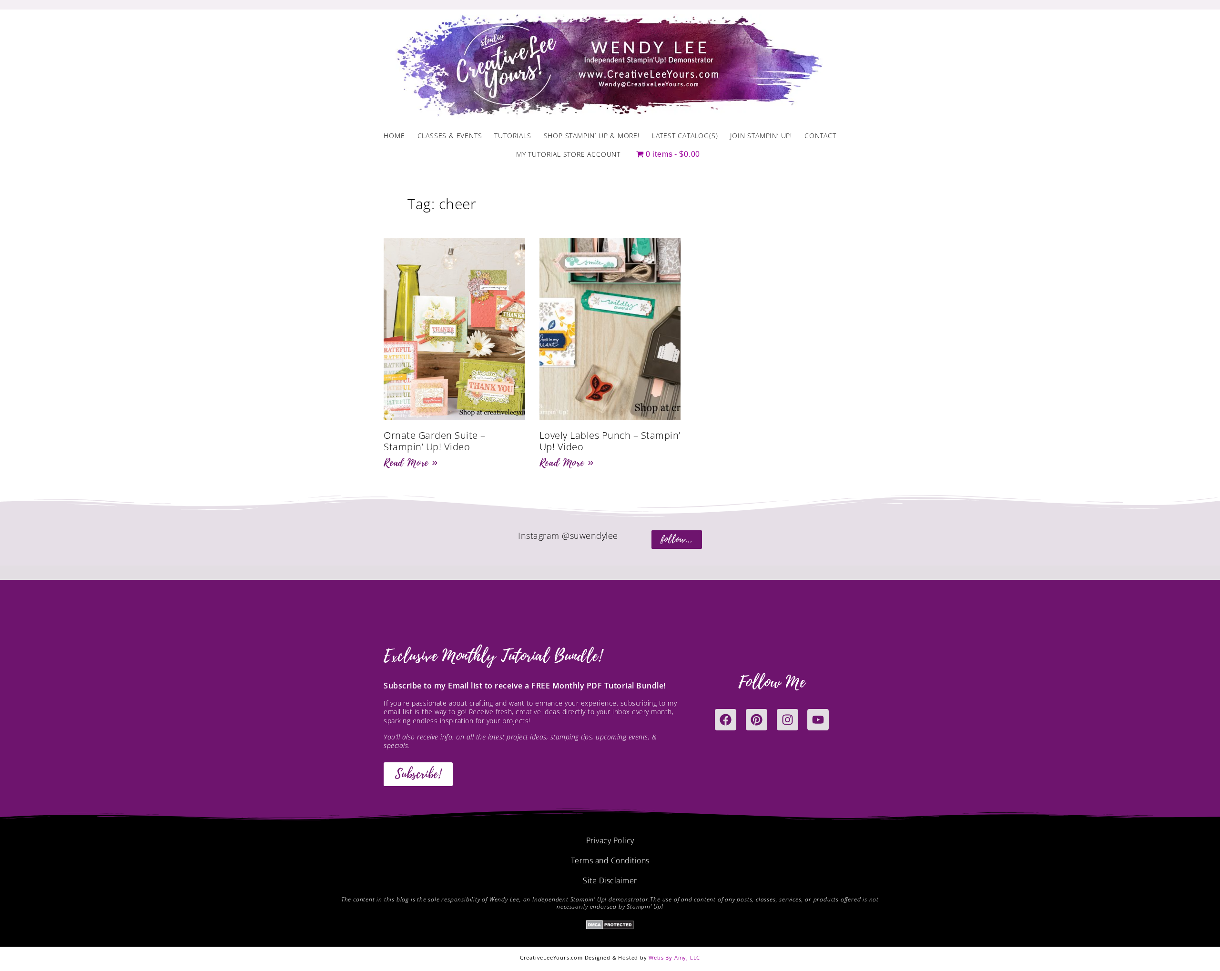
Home (394, 135)
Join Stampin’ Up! (761, 135)
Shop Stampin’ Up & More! (592, 135)
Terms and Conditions (610, 860)
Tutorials (512, 135)
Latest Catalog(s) (685, 135)
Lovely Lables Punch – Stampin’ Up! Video (610, 441)
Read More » (411, 462)
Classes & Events (449, 135)
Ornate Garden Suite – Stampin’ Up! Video (435, 441)
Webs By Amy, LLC (674, 957)
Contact (820, 135)
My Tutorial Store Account (568, 154)
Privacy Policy (610, 840)
